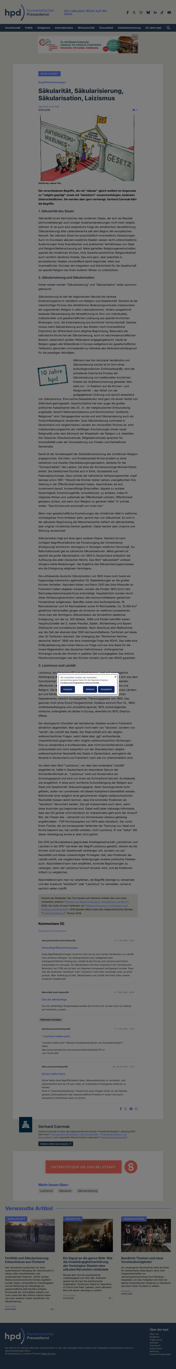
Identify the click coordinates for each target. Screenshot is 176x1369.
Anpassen (67, 689)
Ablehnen (90, 689)
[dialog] (88, 684)
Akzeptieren (106, 689)
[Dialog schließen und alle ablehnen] (115, 676)
